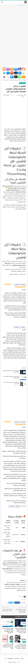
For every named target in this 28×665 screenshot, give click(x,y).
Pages (23, 284)
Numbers (22, 421)
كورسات (24, 627)
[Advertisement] (14, 21)
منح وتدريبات (16, 659)
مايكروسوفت (21, 597)
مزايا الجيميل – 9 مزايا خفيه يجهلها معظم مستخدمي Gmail (14, 506)
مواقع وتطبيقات (22, 83)
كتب (5, 659)
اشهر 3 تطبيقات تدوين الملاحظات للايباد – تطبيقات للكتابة (21, 611)
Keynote (22, 326)
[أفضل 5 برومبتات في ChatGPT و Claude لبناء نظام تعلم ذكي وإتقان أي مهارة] (7, 639)
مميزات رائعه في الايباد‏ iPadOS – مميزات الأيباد (7, 610)
